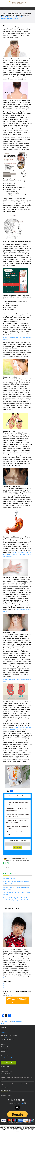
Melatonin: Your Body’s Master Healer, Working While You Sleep (16, 1083)
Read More (6, 978)
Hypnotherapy (3, 1127)
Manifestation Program (12, 1129)
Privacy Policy (4, 1037)
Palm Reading (25, 1127)
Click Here (10, 995)
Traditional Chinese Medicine (16, 1125)
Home (3, 13)
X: (3, 986)
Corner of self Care (11, 13)
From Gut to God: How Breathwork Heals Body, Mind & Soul (17, 1077)
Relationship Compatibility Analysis (24, 1128)
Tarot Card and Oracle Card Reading (10, 1128)
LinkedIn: (6, 988)
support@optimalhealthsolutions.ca (9, 1058)
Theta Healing (31, 1125)
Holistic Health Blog (20, 1129)
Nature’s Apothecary (9, 878)
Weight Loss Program (18, 1127)
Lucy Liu (6, 1021)
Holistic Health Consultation (5, 1125)
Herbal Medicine (25, 1125)
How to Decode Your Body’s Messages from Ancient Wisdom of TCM (16, 17)
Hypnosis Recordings (10, 1127)
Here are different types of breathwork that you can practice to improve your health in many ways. (17, 554)
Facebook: (6, 984)
